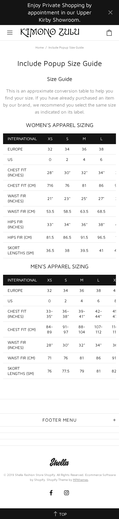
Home (39, 47)
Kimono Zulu (50, 33)
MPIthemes (80, 479)
